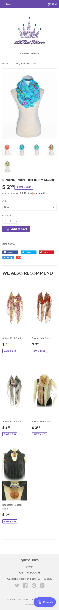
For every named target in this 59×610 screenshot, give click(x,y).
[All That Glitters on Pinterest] (33, 586)
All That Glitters (21, 599)
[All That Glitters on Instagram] (42, 586)
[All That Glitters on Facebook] (25, 586)
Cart (54, 4)
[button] (29, 193)
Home (5, 63)
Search (29, 566)
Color (5, 201)
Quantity (6, 215)
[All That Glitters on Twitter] (16, 586)
